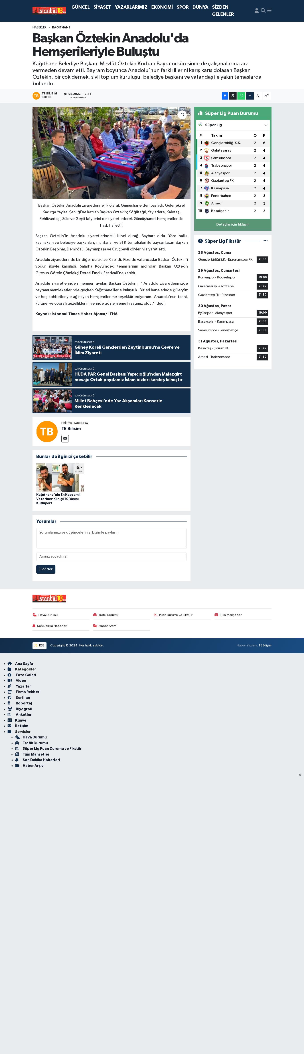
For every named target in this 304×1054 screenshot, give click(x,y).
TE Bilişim (265, 645)
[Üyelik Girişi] (257, 11)
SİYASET (102, 7)
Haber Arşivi (107, 626)
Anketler (23, 714)
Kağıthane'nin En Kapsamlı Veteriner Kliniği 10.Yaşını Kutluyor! (58, 499)
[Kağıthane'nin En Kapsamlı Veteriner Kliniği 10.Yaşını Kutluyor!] (60, 477)
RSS (42, 645)
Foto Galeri (25, 675)
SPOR (183, 7)
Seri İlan (22, 698)
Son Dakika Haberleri (52, 626)
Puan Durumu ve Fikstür (176, 615)
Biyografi (23, 709)
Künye (20, 720)
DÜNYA (200, 7)
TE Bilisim (71, 428)
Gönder (46, 569)
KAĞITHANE (61, 27)
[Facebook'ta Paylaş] (225, 96)
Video (20, 680)
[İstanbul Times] (49, 11)
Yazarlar (23, 686)
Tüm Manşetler (231, 615)
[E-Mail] (65, 438)
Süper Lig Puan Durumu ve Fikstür (52, 748)
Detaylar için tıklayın (232, 224)
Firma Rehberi (27, 692)
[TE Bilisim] (47, 431)
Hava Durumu (48, 615)
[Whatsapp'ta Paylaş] (241, 96)
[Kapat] (301, 775)
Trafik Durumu (108, 615)
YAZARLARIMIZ (131, 7)
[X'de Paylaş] (233, 96)
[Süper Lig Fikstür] (265, 241)
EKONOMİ (162, 7)
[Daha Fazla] (250, 96)
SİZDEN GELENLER (223, 11)
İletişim (21, 726)
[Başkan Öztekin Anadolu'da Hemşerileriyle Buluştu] (111, 153)
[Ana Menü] (269, 11)
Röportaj (23, 703)
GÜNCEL (80, 7)
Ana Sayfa (24, 664)
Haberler (39, 27)
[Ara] (263, 11)
